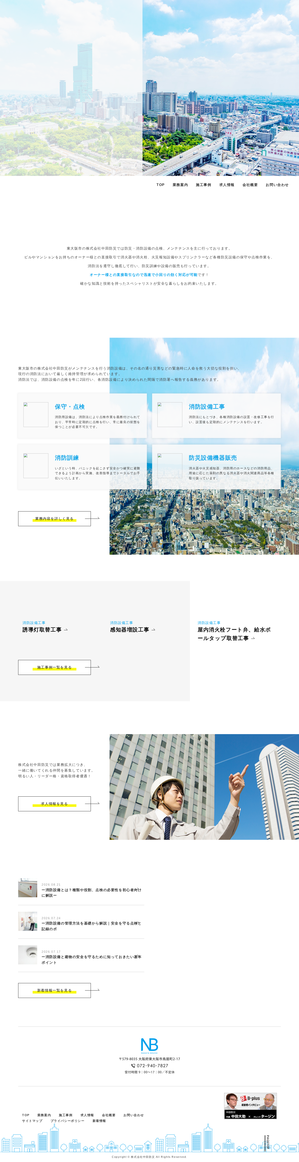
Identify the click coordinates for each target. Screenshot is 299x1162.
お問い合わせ (277, 185)
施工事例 (203, 185)
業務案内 (180, 185)
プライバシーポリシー (68, 1121)
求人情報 (227, 185)
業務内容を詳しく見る (54, 518)
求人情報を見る (54, 804)
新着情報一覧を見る (54, 990)
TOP (161, 185)
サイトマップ (32, 1121)
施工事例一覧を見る (54, 667)
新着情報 (99, 1121)
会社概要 (250, 185)
